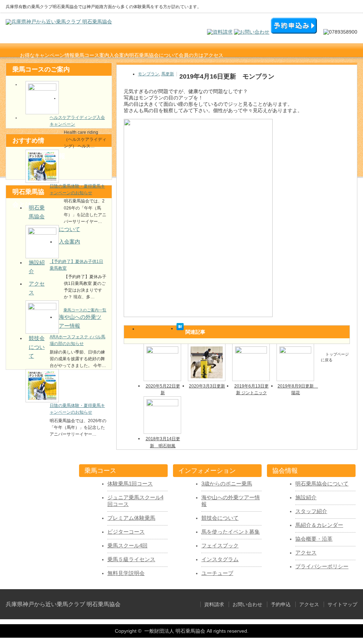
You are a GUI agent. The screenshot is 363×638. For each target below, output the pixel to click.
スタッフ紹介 (311, 511)
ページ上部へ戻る (110, 437)
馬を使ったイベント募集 (230, 532)
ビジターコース (126, 532)
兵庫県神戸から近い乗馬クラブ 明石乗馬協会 (63, 604)
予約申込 (281, 604)
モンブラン (148, 73)
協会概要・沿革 (314, 539)
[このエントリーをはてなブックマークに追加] (180, 328)
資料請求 (214, 604)
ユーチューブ (217, 573)
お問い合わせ (247, 604)
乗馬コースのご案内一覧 (84, 310)
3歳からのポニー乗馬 (226, 484)
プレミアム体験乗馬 (131, 518)
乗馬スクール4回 (127, 545)
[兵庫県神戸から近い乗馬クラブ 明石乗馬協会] (59, 21)
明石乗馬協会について (321, 484)
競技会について (37, 347)
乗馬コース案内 (91, 55)
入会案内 (69, 242)
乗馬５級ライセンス (131, 559)
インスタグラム (220, 559)
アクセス (213, 55)
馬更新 (167, 73)
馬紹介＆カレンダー (319, 525)
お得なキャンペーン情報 (47, 55)
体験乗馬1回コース (130, 484)
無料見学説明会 (126, 573)
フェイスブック (220, 545)
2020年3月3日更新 (207, 386)
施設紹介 (306, 497)
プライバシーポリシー (321, 566)
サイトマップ (342, 604)
